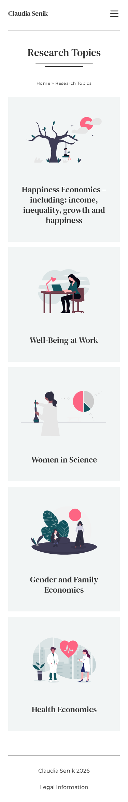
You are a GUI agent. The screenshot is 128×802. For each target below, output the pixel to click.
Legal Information (64, 787)
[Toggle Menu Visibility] (114, 13)
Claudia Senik (28, 13)
